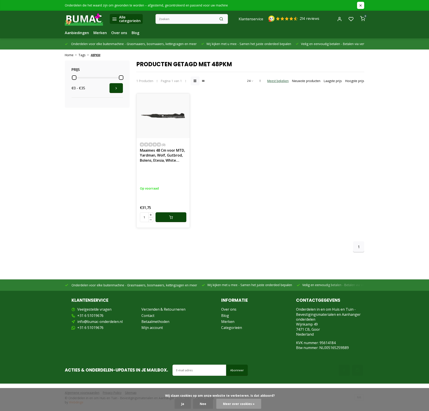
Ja (182, 404)
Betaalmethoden (155, 321)
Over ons (119, 32)
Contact (147, 315)
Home (69, 55)
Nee (203, 404)
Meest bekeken (278, 81)
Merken (100, 32)
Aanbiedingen (77, 32)
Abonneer (237, 370)
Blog (135, 32)
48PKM (95, 55)
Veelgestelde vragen (94, 309)
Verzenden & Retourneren (163, 309)
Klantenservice (251, 19)
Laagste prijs (333, 81)
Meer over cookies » (238, 404)
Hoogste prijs (354, 81)
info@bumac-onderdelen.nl (100, 321)
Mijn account (152, 327)
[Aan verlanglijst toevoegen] (183, 100)
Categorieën (231, 327)
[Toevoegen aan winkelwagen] (171, 217)
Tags (82, 55)
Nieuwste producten (306, 81)
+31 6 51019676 (90, 315)
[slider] (74, 77)
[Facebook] (344, 370)
